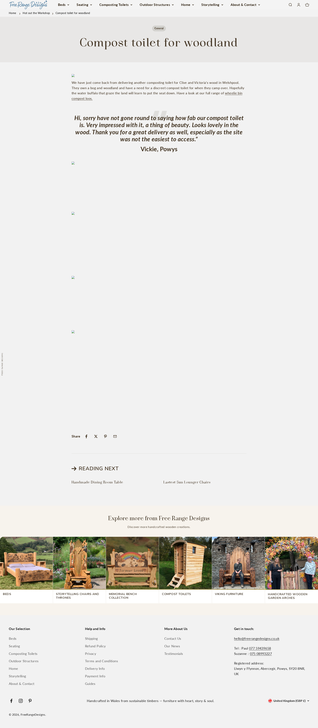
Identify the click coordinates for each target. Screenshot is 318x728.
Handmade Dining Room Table (97, 482)
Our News (172, 646)
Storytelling (210, 5)
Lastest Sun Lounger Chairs (187, 482)
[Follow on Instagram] (20, 700)
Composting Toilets (114, 5)
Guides (90, 684)
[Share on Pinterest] (105, 436)
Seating (82, 5)
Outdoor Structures (155, 5)
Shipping (91, 638)
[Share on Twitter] (96, 436)
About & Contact (243, 5)
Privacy (90, 654)
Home (185, 5)
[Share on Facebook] (86, 436)
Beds (62, 5)
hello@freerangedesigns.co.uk (256, 638)
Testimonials (173, 654)
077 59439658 (260, 648)
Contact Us (172, 638)
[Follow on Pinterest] (30, 700)
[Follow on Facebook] (11, 700)
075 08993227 (261, 654)
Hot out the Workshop (36, 13)
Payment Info (95, 676)
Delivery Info (95, 668)
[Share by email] (115, 436)
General (159, 28)
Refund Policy (95, 646)
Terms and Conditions (101, 661)
